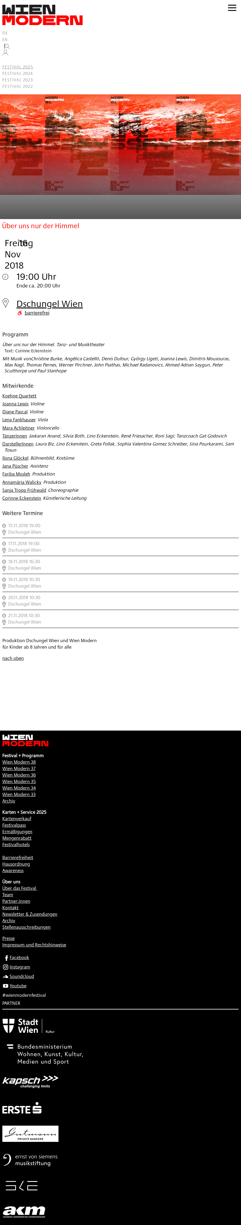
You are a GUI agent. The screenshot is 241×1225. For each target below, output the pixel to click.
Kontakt (10, 907)
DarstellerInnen (18, 443)
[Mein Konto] (5, 54)
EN (5, 39)
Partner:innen (16, 901)
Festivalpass (14, 825)
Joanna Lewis (15, 403)
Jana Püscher (15, 466)
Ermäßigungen (17, 831)
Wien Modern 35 (19, 781)
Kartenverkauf (16, 818)
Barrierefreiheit (17, 857)
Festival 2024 (17, 73)
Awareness (13, 870)
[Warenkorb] (8, 60)
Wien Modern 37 (19, 768)
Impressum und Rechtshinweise (34, 944)
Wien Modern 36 (19, 775)
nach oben (13, 658)
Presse (8, 938)
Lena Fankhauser (19, 419)
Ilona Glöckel (15, 458)
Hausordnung (16, 864)
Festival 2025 (17, 67)
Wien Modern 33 (19, 794)
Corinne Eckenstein (21, 498)
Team (7, 894)
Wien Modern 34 (19, 788)
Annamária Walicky (21, 482)
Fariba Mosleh (16, 474)
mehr (120, 529)
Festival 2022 (17, 86)
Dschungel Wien (49, 303)
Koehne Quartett (19, 395)
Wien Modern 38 (19, 762)
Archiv (8, 801)
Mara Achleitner (18, 428)
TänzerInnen (14, 436)
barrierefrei (37, 312)
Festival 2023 (17, 80)
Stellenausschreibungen (26, 927)
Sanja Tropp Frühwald (24, 490)
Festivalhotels (16, 844)
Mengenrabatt (16, 838)
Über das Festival (19, 888)
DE (5, 33)
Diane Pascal (15, 411)
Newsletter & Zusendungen (29, 914)
